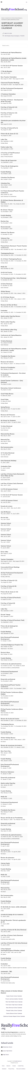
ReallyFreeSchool (18, 1061)
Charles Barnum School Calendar (14, 1013)
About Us (8, 1065)
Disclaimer (4, 1068)
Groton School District (17, 18)
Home (2, 18)
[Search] (26, 2)
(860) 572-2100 (8, 33)
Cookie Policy (21, 1065)
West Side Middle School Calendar (14, 1002)
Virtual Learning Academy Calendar (14, 999)
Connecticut (8, 18)
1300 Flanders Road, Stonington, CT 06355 (14, 36)
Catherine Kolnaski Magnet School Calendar (14, 1016)
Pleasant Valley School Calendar (14, 1010)
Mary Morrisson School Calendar (14, 1007)
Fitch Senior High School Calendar (14, 1005)
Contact (14, 1065)
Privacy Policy (11, 1068)
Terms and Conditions (20, 1068)
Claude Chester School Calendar (14, 996)
